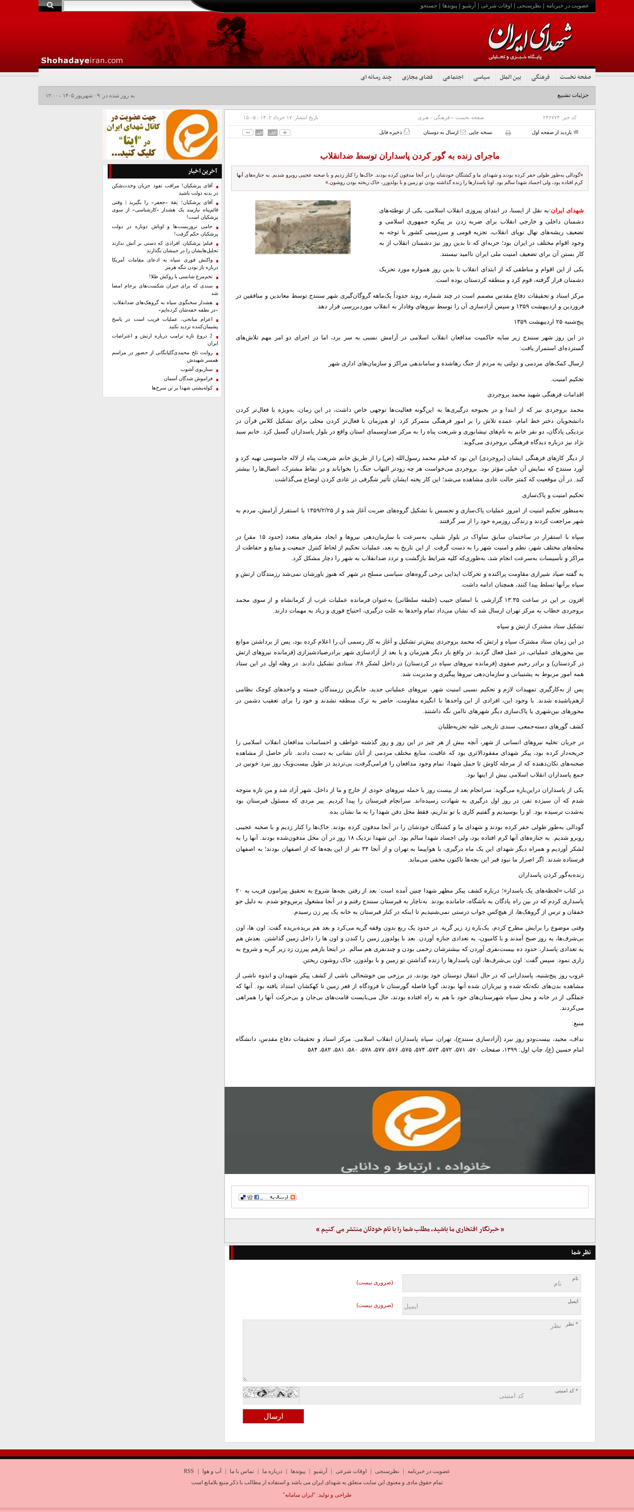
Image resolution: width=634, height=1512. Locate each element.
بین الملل (510, 77)
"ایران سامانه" (299, 1495)
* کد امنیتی (566, 1390)
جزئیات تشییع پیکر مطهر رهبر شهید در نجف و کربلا (530, 95)
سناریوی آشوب (197, 369)
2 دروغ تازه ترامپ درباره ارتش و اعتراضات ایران (165, 339)
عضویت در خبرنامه (567, 5)
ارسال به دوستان (441, 132)
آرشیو (469, 5)
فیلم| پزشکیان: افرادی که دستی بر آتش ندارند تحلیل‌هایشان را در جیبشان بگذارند (165, 247)
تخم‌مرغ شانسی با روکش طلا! (181, 276)
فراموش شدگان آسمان (188, 378)
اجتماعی (453, 77)
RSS (189, 1471)
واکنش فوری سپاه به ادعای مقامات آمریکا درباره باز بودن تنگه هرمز (165, 263)
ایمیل (573, 1301)
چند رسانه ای (376, 77)
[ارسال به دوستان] (463, 132)
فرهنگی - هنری (434, 117)
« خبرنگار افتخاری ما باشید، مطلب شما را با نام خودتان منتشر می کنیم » (410, 1229)
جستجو (429, 5)
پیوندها (449, 5)
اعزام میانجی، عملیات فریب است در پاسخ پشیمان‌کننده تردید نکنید (165, 323)
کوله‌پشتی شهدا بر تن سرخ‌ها (182, 387)
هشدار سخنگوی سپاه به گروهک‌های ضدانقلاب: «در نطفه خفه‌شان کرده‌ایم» (165, 306)
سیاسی (481, 77)
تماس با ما (242, 1471)
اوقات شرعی (496, 5)
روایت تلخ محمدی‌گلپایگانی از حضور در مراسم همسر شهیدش (165, 356)
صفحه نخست (575, 77)
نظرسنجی (529, 5)
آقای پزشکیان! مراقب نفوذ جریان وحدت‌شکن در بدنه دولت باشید (165, 189)
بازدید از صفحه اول (552, 132)
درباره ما (272, 1471)
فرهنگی (540, 77)
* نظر (572, 1324)
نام (575, 1278)
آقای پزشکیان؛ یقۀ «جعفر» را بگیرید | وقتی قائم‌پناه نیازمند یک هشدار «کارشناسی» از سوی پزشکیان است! (165, 210)
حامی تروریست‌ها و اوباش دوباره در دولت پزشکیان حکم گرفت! (165, 230)
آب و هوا (211, 1471)
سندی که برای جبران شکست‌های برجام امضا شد (165, 289)
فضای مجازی (417, 77)
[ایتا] (410, 1130)
